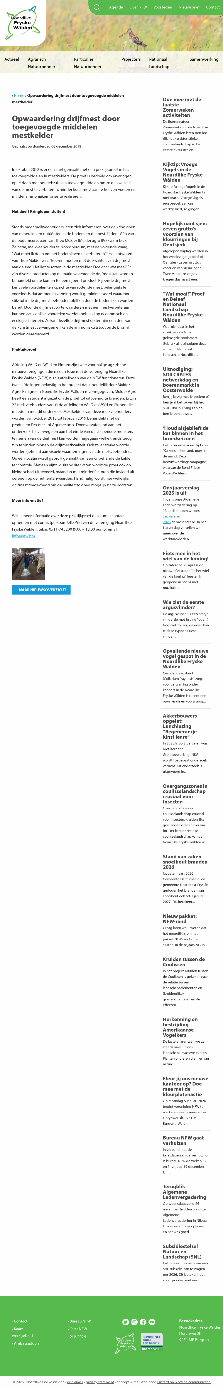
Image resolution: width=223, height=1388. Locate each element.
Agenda (116, 7)
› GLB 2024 (77, 1336)
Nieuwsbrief (189, 7)
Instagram (134, 1322)
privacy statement (100, 1381)
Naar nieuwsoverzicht (41, 589)
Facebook (143, 1322)
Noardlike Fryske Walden (23, 23)
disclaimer (75, 1381)
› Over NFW (77, 1328)
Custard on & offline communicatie (184, 1381)
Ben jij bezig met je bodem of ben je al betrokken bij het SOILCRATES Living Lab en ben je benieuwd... (186, 390)
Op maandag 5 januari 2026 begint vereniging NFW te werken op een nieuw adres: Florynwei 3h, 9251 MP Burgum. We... (185, 1100)
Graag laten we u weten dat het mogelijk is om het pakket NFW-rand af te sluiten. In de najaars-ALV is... (185, 929)
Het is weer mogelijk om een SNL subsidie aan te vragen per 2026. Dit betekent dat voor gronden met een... (185, 1262)
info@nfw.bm (23, 535)
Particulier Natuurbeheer (87, 62)
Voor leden (163, 7)
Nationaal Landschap (159, 62)
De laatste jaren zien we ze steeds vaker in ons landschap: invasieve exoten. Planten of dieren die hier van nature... (186, 1041)
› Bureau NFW (79, 1321)
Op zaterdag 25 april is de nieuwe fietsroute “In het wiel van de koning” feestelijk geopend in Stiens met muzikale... (186, 570)
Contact (213, 7)
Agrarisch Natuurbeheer (41, 62)
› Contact (19, 1321)
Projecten (131, 59)
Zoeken (97, 7)
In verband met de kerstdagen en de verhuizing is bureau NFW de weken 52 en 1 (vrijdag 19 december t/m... (185, 1154)
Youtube (151, 1322)
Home (19, 95)
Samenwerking (204, 59)
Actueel (11, 59)
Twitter (125, 1322)
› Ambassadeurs (26, 1343)
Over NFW (138, 7)
